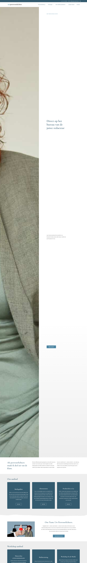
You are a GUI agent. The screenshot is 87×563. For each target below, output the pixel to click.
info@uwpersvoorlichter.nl (74, 1)
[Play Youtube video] (21, 529)
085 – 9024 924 (64, 1)
